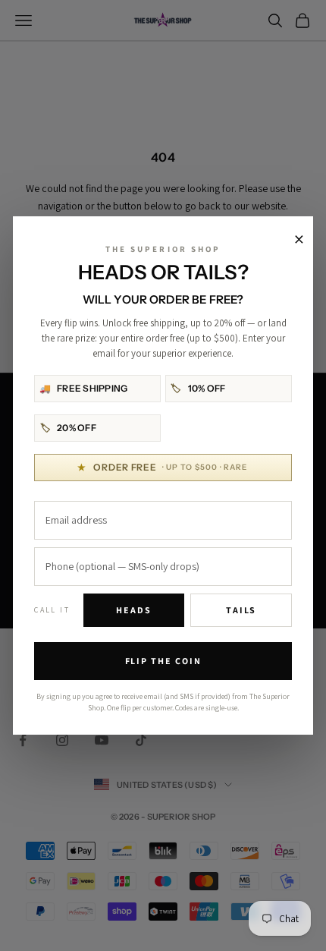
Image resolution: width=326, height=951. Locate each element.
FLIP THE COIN (163, 660)
